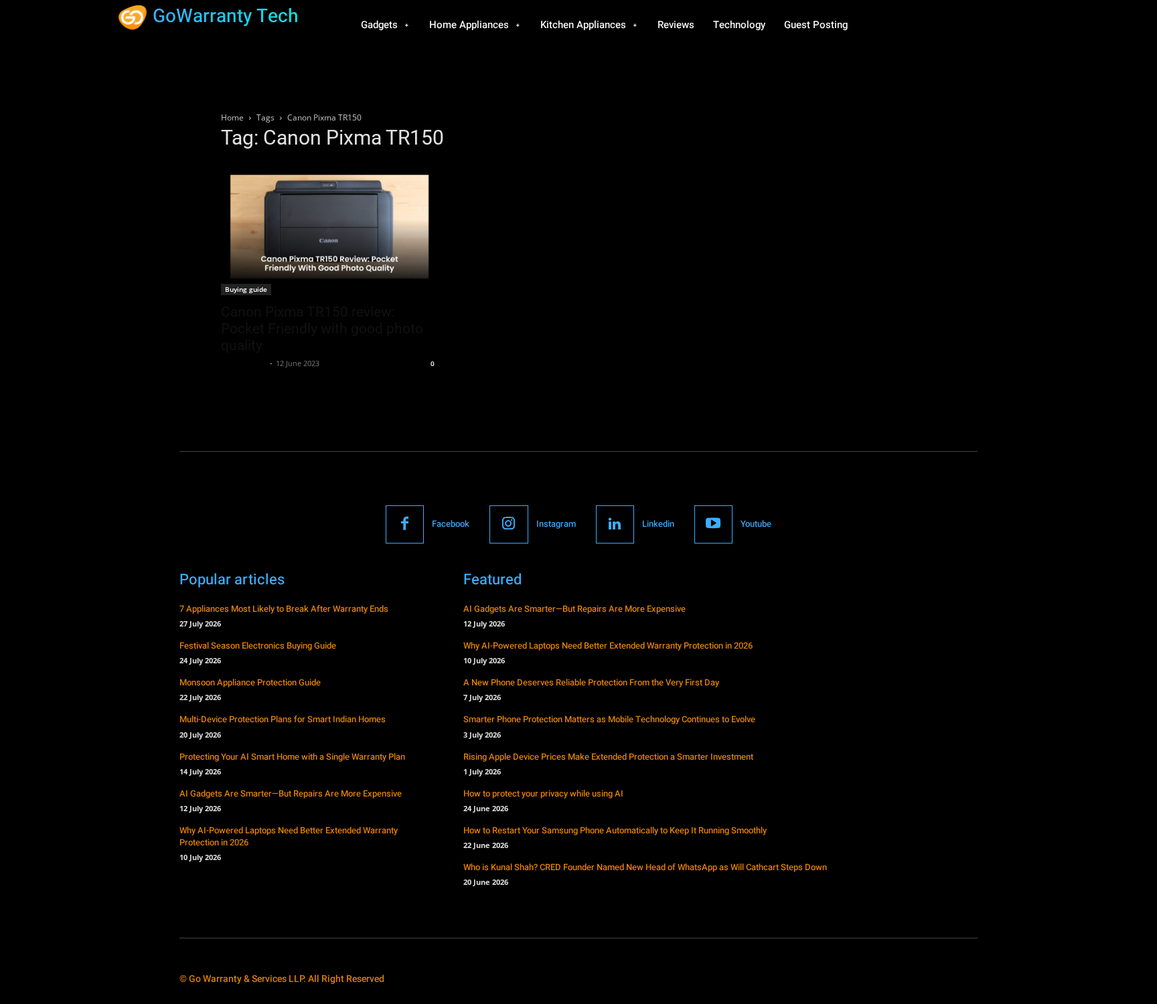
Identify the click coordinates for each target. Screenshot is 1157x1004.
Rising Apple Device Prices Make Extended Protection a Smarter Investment (608, 756)
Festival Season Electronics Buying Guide (257, 645)
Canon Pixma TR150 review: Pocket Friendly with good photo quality (322, 328)
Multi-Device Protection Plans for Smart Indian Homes (282, 719)
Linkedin (658, 523)
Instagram (556, 523)
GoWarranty (243, 363)
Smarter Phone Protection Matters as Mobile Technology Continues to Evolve (609, 719)
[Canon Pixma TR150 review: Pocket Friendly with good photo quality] (329, 229)
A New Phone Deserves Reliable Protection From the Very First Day (591, 682)
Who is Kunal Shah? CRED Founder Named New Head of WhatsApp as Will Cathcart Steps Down (645, 867)
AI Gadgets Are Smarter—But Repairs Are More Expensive (290, 793)
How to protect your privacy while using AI (543, 793)
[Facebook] (405, 524)
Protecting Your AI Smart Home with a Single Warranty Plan (292, 756)
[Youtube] (713, 524)
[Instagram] (508, 524)
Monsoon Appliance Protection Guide (250, 682)
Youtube (756, 523)
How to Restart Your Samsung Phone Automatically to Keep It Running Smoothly (615, 830)
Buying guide (246, 289)
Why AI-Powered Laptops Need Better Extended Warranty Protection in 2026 (288, 836)
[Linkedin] (615, 524)
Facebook (450, 523)
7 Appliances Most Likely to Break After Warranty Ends (283, 608)
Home (232, 117)
